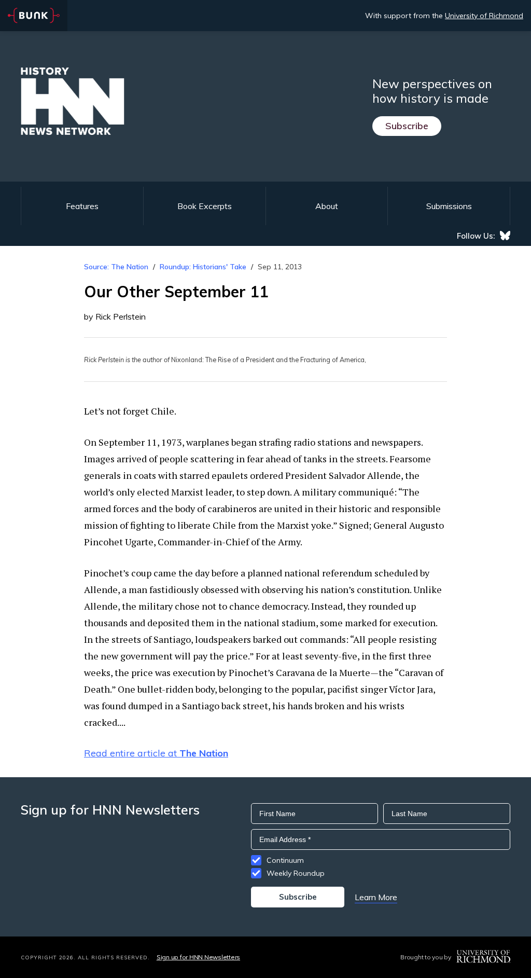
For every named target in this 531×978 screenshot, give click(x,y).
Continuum (285, 860)
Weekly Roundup (296, 873)
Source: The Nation (116, 266)
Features (82, 206)
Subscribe (406, 126)
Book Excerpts (204, 206)
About (326, 206)
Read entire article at (156, 753)
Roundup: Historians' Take (203, 266)
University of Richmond (484, 15)
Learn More (376, 897)
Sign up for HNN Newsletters (198, 957)
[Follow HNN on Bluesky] (505, 235)
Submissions (449, 206)
